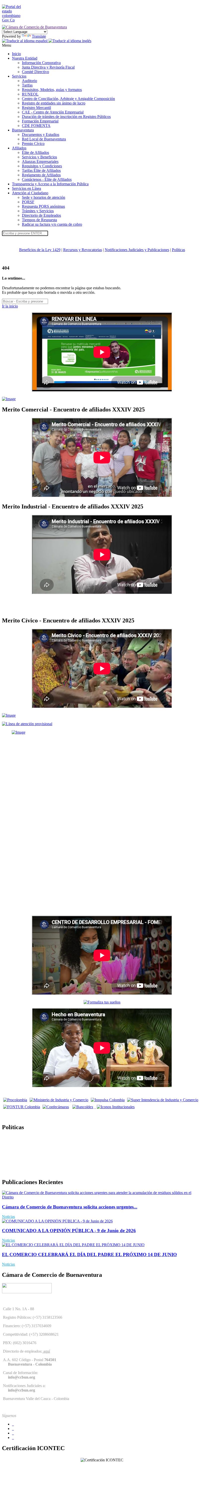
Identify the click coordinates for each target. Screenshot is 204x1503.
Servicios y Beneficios (39, 157)
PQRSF (28, 202)
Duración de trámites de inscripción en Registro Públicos (66, 116)
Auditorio (29, 81)
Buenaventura (23, 130)
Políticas (178, 250)
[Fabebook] (13, 1424)
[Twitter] (13, 1428)
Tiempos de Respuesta (39, 220)
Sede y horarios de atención (43, 197)
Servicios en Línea (26, 188)
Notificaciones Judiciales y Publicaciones (137, 250)
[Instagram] (13, 1437)
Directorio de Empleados (41, 215)
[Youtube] (13, 1433)
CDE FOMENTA (36, 125)
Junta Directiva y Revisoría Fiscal (48, 67)
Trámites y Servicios (38, 211)
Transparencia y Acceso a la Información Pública (50, 184)
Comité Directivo (35, 72)
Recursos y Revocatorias (82, 250)
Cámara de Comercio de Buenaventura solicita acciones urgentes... (69, 1206)
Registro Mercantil (36, 107)
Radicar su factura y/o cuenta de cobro (52, 224)
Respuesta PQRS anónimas (43, 206)
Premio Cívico (33, 143)
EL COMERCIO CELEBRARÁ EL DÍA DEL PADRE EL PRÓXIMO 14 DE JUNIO (89, 1254)
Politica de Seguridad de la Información (33, 1172)
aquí (46, 1351)
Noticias (8, 1216)
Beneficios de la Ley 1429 (39, 250)
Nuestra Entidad (24, 58)
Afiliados (19, 148)
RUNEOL (30, 94)
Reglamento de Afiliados (41, 175)
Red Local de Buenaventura (44, 139)
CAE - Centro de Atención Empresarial (53, 112)
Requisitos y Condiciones (42, 166)
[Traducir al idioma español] (25, 41)
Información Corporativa (41, 63)
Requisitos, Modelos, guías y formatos (52, 90)
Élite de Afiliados (35, 152)
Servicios (19, 76)
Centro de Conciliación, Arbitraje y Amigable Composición (68, 99)
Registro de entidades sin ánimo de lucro (53, 103)
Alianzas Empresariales (40, 161)
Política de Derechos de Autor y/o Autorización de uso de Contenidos (56, 1155)
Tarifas (27, 85)
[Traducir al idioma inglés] (70, 41)
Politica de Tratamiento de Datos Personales (36, 1138)
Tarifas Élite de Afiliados (41, 170)
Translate (39, 36)
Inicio (16, 54)
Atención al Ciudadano (30, 193)
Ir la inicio (10, 306)
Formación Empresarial (40, 121)
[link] (14, 20)
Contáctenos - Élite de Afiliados (47, 179)
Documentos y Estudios (40, 134)
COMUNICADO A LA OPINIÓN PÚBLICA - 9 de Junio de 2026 (69, 1230)
